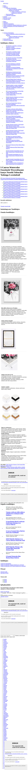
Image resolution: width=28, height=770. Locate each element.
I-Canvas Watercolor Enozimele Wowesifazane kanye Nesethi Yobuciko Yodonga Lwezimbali (14, 121)
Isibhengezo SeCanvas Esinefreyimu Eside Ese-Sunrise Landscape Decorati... (15, 76)
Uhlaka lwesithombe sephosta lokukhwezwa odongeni (15, 10)
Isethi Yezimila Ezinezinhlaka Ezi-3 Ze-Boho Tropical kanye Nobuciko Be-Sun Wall (14, 155)
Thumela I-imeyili (4, 596)
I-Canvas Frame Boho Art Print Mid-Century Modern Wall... (14, 94)
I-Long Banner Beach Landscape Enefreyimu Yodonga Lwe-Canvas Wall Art (15, 82)
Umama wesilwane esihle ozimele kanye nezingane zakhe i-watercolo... (14, 113)
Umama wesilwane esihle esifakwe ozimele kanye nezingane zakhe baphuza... (15, 513)
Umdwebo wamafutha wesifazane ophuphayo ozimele (13, 49)
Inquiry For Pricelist (5, 591)
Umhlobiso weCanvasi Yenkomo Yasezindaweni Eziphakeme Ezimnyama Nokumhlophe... (14, 68)
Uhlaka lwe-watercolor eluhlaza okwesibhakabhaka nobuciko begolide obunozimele (14, 141)
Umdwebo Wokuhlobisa (11, 8)
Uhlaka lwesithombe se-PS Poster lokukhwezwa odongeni (18, 12)
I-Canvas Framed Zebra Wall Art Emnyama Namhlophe (15, 531)
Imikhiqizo (5, 7)
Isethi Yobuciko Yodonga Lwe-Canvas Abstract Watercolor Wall (14, 100)
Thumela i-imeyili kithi (5, 206)
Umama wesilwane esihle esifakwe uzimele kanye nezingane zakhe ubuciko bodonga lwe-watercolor (13, 467)
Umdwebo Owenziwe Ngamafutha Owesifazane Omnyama (13, 61)
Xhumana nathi (6, 19)
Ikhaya (4, 5)
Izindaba (5, 16)
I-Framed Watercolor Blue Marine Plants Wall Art (13, 557)
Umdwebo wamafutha (11, 15)
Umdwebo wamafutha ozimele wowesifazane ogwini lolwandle (13, 55)
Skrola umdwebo (9, 14)
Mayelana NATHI (7, 17)
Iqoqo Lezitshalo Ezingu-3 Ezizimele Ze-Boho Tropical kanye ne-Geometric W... (15, 163)
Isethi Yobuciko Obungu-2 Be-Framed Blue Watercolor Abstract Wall (15, 127)
